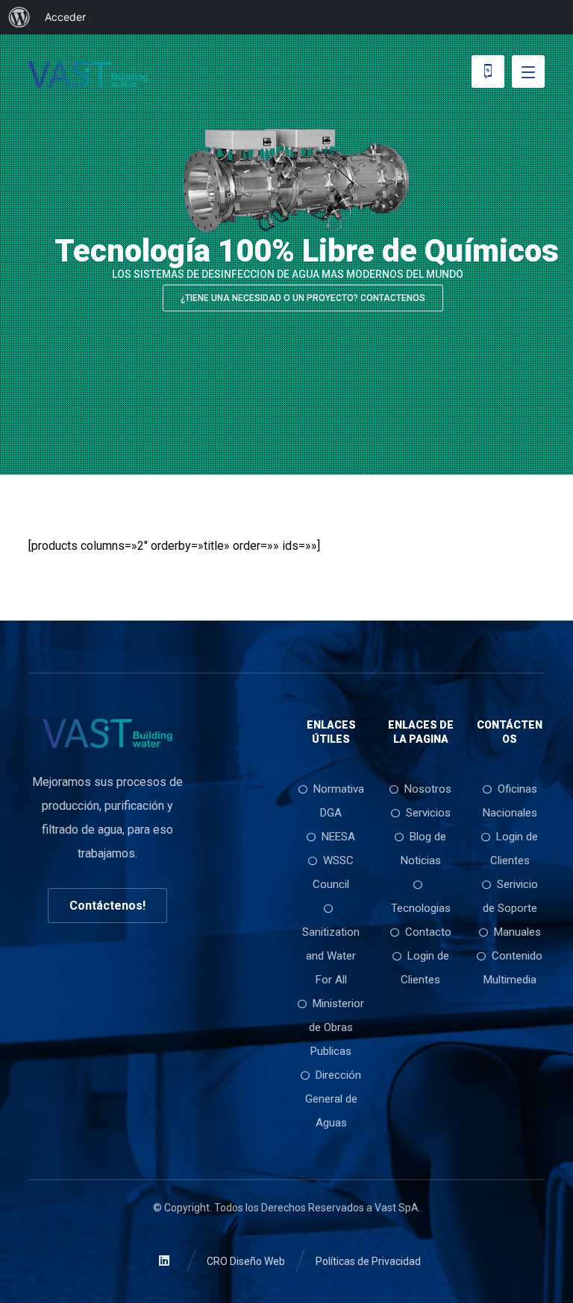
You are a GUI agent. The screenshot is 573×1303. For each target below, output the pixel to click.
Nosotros (427, 789)
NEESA (338, 836)
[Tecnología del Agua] (88, 74)
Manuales (517, 932)
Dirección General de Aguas (333, 1098)
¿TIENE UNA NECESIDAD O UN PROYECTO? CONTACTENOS (303, 298)
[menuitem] (19, 17)
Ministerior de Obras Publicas (336, 1027)
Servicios (428, 812)
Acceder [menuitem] (65, 16)
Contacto (428, 932)
